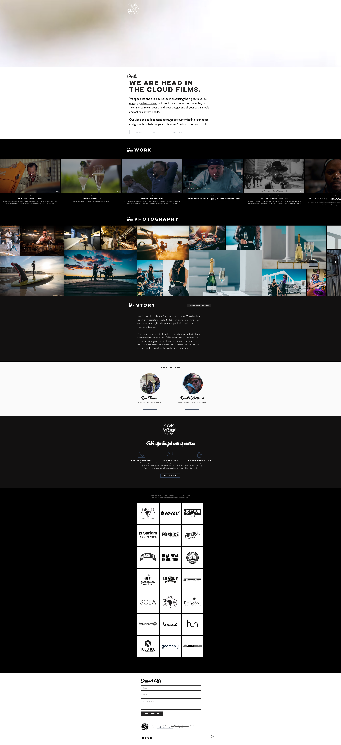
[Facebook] (143, 738)
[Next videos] (338, 175)
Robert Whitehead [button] (188, 316)
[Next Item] (335, 262)
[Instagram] (148, 738)
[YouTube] (146, 738)
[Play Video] (30, 176)
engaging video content (143, 103)
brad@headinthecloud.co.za (180, 726)
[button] (199, 305)
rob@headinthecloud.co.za (165, 728)
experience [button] (150, 323)
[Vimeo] (151, 738)
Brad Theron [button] (168, 316)
